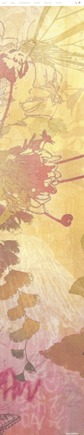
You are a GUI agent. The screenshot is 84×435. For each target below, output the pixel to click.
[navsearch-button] (76, 3)
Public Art (48, 3)
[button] (2, 223)
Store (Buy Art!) (24, 3)
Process (37, 3)
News (13, 3)
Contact (59, 3)
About (4, 3)
